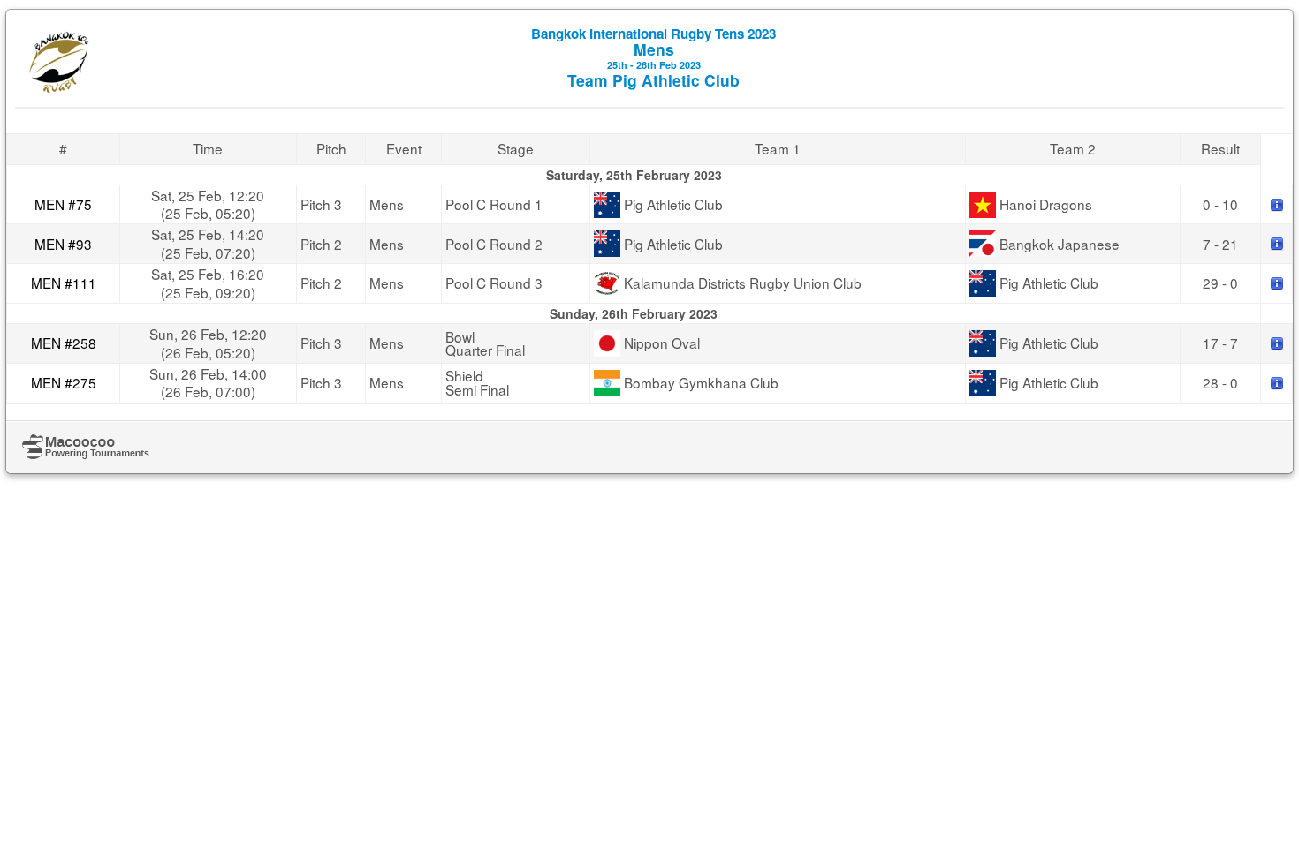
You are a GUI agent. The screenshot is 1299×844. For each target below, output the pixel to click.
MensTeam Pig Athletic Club (653, 57)
